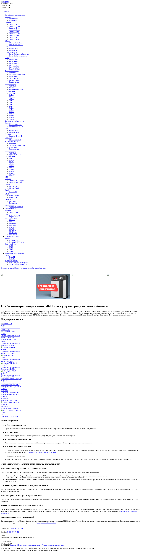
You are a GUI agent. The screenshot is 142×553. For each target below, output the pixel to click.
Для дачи (12, 87)
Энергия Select (14, 35)
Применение (9, 205)
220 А (11, 249)
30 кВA (11, 119)
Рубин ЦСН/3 (14, 130)
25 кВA (11, 164)
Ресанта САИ (14, 240)
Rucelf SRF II (13, 61)
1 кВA (11, 95)
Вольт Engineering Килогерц (19, 54)
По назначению (10, 84)
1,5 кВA (12, 97)
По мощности (10, 91)
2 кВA (11, 99)
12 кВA (11, 114)
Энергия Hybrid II (15, 136)
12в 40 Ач (12, 225)
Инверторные (14, 82)
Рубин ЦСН (13, 48)
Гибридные (13, 76)
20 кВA (11, 117)
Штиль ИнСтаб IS (15, 43)
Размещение (9, 199)
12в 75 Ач (12, 229)
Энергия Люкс (14, 39)
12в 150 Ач (13, 233)
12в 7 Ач (12, 220)
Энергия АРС (14, 37)
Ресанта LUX (14, 20)
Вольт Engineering (11, 52)
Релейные (12, 73)
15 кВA (11, 115)
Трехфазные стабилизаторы (14, 121)
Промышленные (15, 154)
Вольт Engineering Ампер (18, 56)
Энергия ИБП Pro (15, 182)
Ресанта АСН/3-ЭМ (16, 127)
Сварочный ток (10, 244)
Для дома (12, 86)
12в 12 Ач (12, 223)
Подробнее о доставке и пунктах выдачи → (42, 452)
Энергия (8, 22)
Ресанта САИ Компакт (17, 242)
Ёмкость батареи (11, 218)
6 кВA (11, 104)
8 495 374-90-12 (13, 532)
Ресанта (7, 17)
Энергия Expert (14, 33)
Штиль (7, 41)
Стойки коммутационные (18, 264)
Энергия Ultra (14, 32)
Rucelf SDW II (14, 67)
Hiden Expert (13, 197)
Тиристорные (14, 78)
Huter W (12, 259)
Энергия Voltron (14, 26)
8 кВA (11, 108)
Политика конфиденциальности (28, 545)
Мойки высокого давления (14, 253)
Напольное (13, 203)
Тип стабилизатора (12, 71)
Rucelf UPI (13, 192)
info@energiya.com (16, 528)
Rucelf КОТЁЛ (14, 69)
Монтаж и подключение (23, 268)
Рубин (7, 46)
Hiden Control (14, 195)
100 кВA (12, 173)
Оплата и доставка (7, 268)
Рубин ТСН (13, 50)
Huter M (12, 257)
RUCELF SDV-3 (15, 140)
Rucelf (7, 58)
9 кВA (11, 110)
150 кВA (12, 175)
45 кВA (11, 168)
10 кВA (11, 112)
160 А (11, 246)
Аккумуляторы (10, 208)
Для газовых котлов (16, 89)
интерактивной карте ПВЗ (46, 523)
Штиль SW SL (14, 188)
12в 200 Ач (13, 235)
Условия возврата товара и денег (53, 545)
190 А (11, 248)
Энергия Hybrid (14, 28)
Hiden (7, 194)
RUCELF (8, 138)
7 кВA (11, 106)
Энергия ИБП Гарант (16, 181)
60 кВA (11, 169)
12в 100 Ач (13, 231)
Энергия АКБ (14, 212)
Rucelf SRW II (14, 63)
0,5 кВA (12, 93)
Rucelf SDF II (14, 65)
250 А (11, 251)
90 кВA (11, 171)
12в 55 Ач (12, 227)
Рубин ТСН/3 (14, 132)
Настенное (13, 201)
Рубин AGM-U (14, 216)
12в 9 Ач (12, 222)
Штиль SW (13, 186)
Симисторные (14, 80)
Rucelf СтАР (13, 60)
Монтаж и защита (11, 261)
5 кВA (11, 102)
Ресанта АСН (14, 19)
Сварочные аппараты (12, 236)
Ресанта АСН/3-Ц (15, 125)
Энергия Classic (14, 30)
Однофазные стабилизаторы (15, 15)
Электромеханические (17, 74)
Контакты (42, 268)
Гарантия (35, 268)
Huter (7, 255)
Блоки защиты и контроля (18, 262)
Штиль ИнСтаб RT (16, 45)
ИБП (6, 177)
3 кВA (11, 100)
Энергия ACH (14, 24)
